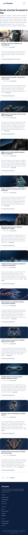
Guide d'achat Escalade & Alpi (9, 59)
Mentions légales (5, 521)
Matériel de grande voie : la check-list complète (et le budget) (11, 227)
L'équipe (3, 513)
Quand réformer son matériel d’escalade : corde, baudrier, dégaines (12, 302)
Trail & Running (5, 499)
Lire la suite (8, 92)
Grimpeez (9, 3)
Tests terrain (17, 59)
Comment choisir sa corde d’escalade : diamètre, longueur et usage (12, 377)
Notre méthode (5, 511)
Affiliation (4, 515)
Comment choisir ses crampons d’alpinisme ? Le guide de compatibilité (13, 264)
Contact (3, 525)
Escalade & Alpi (5, 497)
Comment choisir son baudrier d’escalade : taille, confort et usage (13, 340)
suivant (11, 477)
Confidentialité (5, 523)
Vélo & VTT (4, 501)
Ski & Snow (4, 503)
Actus (3, 509)
